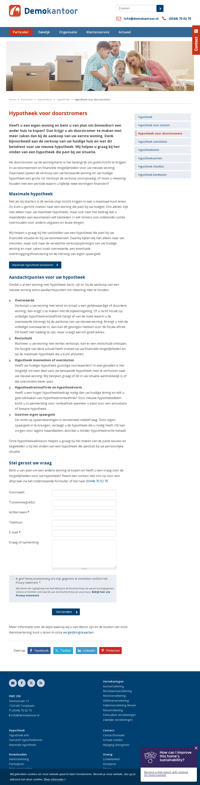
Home (12, 99)
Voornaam (16, 492)
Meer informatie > (55, 779)
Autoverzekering (113, 686)
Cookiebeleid (111, 759)
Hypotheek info (19, 735)
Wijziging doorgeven (116, 745)
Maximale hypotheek (22, 745)
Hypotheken (45, 99)
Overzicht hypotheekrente (25, 740)
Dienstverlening (19, 759)
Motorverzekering (114, 696)
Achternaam (19, 512)
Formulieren (16, 764)
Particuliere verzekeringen (119, 715)
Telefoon (15, 522)
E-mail (15, 532)
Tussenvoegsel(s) (22, 502)
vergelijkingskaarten (78, 632)
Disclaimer (109, 764)
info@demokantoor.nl (141, 18)
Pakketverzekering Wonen (119, 705)
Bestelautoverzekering (117, 691)
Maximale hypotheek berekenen (32, 265)
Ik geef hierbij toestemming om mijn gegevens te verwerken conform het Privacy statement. (61, 580)
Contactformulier (114, 735)
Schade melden (113, 740)
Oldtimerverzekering (116, 700)
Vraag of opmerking (24, 542)
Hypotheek (63, 99)
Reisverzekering (113, 710)
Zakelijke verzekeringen (118, 720)
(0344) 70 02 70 (180, 18)
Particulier (27, 99)
